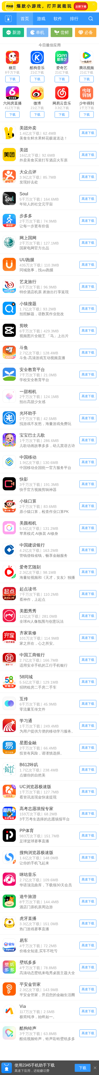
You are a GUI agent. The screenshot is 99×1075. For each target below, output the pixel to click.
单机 (40, 32)
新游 (16, 32)
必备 (88, 32)
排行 (74, 18)
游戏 (41, 18)
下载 (12, 79)
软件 (58, 18)
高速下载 (88, 133)
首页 (25, 18)
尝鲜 (64, 32)
